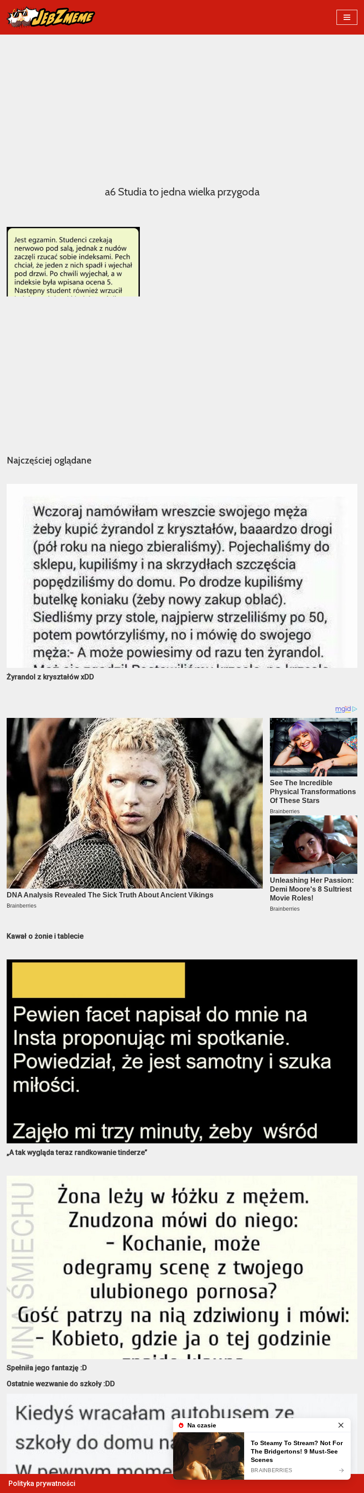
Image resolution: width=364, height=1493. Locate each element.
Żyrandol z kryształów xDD (50, 677)
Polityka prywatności (41, 1483)
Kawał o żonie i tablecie (45, 936)
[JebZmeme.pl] (51, 17)
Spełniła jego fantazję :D (47, 1368)
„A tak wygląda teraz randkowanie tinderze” (77, 1152)
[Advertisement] (182, 109)
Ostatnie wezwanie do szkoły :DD (61, 1384)
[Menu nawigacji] (346, 17)
